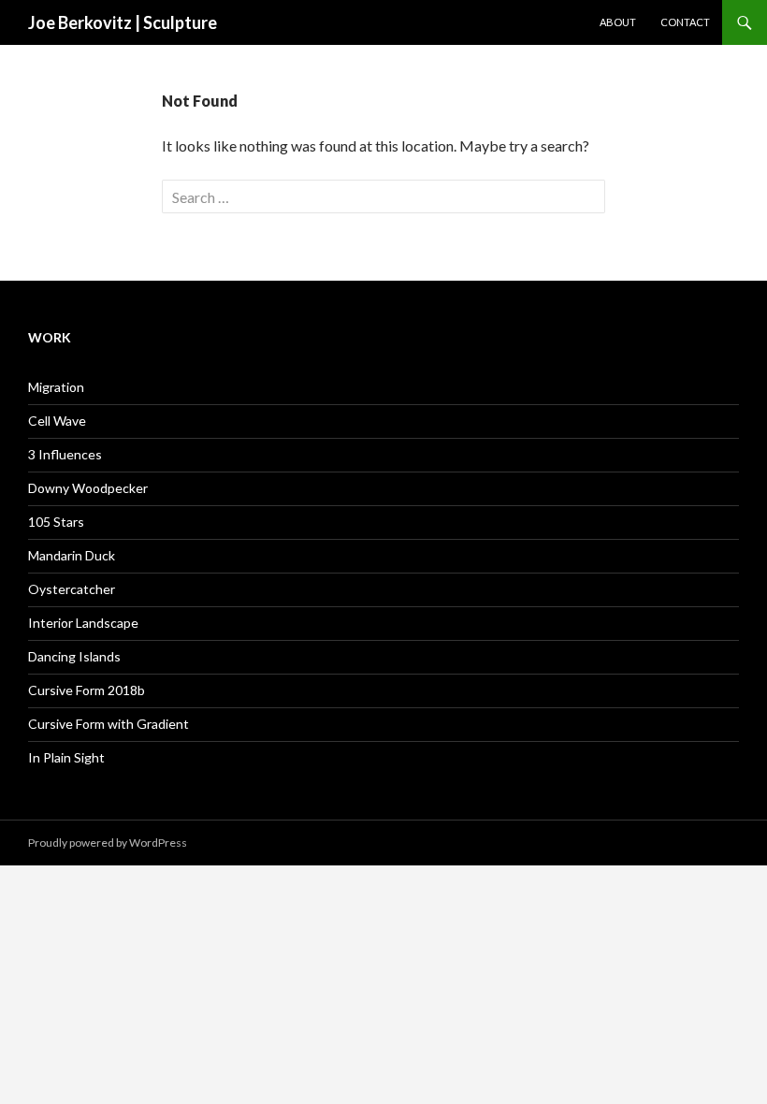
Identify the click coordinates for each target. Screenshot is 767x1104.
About (618, 22)
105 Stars (56, 522)
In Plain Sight (66, 757)
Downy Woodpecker (88, 488)
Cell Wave (57, 421)
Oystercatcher (71, 589)
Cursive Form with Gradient (108, 724)
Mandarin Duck (71, 555)
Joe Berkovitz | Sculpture (122, 22)
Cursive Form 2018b (86, 690)
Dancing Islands (74, 656)
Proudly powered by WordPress (107, 842)
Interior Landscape (83, 623)
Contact (685, 22)
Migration (56, 387)
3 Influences (65, 454)
